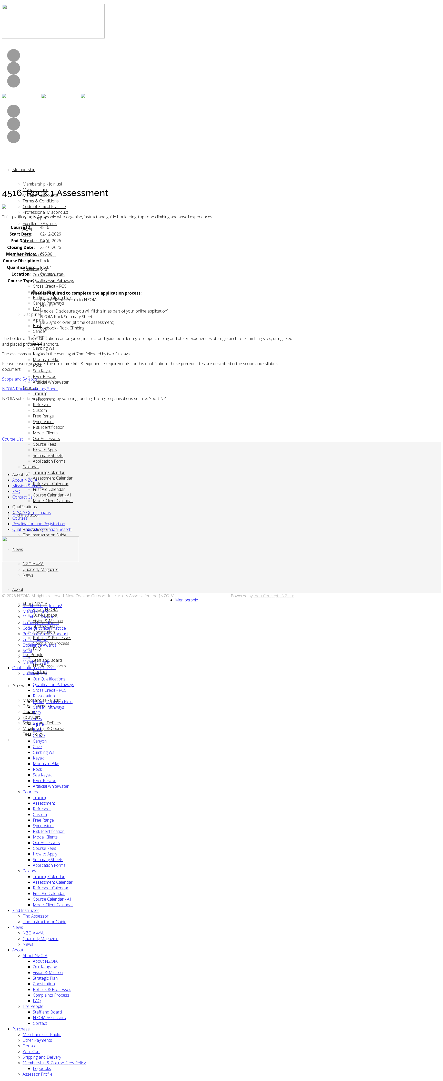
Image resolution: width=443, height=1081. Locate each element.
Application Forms (49, 461)
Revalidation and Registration (38, 524)
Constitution (44, 984)
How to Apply (45, 450)
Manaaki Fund (35, 611)
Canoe (39, 331)
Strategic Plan (45, 978)
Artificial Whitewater (51, 382)
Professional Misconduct (45, 212)
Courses (20, 518)
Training (40, 393)
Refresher (42, 404)
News (28, 575)
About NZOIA (24, 480)
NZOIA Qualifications (31, 512)
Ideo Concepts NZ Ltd (274, 596)
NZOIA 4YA (33, 564)
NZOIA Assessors (49, 1017)
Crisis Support (35, 639)
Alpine (38, 320)
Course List (12, 439)
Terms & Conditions (41, 201)
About (17, 589)
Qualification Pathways (53, 684)
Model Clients (45, 433)
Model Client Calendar (53, 500)
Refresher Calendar (50, 483)
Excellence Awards (40, 223)
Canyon (40, 741)
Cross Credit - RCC (49, 286)
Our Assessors (46, 438)
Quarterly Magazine (40, 569)
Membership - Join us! (42, 184)
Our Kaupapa (45, 967)
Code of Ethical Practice (44, 206)
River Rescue (44, 376)
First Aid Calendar (49, 489)
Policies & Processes (52, 637)
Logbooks (42, 1068)
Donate (29, 1046)
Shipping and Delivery (42, 1057)
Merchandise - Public (42, 1034)
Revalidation (44, 696)
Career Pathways (48, 707)
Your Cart (31, 1051)
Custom (40, 410)
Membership (23, 169)
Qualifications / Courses (34, 667)
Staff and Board (47, 1012)
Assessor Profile (38, 1074)
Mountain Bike (46, 359)
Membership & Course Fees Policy (54, 1063)
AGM (27, 651)
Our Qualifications (49, 679)
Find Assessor (35, 916)
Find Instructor (25, 910)
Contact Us (22, 497)
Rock (37, 769)
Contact (40, 1023)
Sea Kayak (42, 371)
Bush (37, 325)
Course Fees (44, 444)
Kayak (38, 758)
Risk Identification (49, 427)
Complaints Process (51, 995)
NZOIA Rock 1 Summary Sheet (30, 389)
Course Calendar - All (52, 495)
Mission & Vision (27, 486)
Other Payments (37, 1040)
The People (33, 654)
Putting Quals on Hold (53, 701)
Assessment (44, 803)
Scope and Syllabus (19, 379)
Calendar (31, 467)
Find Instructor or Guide (44, 535)
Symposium (43, 421)
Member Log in (36, 240)
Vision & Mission (48, 972)
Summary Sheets (48, 455)
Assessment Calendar (53, 478)
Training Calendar (49, 472)
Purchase (21, 686)
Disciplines (32, 314)
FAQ (37, 308)
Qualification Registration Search (42, 529)
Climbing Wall (44, 348)
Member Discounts (40, 617)
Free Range (43, 416)
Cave (37, 746)
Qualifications (35, 269)
